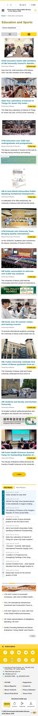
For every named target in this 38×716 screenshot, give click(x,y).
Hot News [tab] (8, 487)
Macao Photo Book (11, 693)
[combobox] (11, 27)
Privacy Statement (29, 690)
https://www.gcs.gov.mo (12, 671)
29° (24, 5)
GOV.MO (7, 682)
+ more (32, 636)
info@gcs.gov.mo (10, 674)
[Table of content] (2, 10)
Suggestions (27, 682)
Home (3, 16)
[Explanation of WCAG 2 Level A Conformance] (33, 712)
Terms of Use (27, 693)
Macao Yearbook (10, 690)
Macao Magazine (10, 686)
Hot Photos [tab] (21, 487)
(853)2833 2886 (10, 676)
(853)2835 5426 (24, 676)
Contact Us (26, 686)
